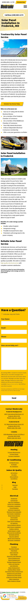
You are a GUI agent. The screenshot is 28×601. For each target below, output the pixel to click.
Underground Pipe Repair (14, 575)
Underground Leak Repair (14, 573)
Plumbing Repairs (14, 549)
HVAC (15, 487)
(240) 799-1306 (16, 428)
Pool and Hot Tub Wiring (14, 533)
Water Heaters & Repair (14, 581)
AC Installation (14, 466)
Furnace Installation (14, 456)
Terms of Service (13, 390)
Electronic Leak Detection (14, 556)
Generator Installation (14, 540)
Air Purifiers (14, 473)
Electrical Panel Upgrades (14, 512)
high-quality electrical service (10, 263)
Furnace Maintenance (14, 452)
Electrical (15, 485)
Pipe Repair (14, 551)
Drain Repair (14, 554)
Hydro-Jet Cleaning (14, 564)
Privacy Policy (4, 390)
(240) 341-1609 (16, 418)
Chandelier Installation (14, 506)
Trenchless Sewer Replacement (14, 571)
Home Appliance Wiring (14, 525)
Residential (14, 498)
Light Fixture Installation (14, 527)
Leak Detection (14, 566)
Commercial (14, 500)
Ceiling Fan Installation (14, 504)
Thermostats (14, 517)
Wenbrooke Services (10, 6)
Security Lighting (14, 536)
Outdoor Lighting (14, 529)
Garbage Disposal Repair (14, 562)
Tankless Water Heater (14, 570)
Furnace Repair (14, 454)
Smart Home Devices (14, 516)
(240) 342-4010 (16, 438)
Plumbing (15, 489)
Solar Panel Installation (14, 521)
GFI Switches (14, 523)
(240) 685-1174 (8, 2)
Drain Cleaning (14, 552)
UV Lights (14, 475)
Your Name (5, 319)
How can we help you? (10, 345)
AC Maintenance (14, 463)
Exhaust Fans (14, 519)
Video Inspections (14, 579)
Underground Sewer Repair (14, 577)
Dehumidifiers (14, 477)
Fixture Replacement (14, 558)
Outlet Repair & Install (14, 531)
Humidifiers (14, 479)
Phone (4, 336)
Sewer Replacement (14, 568)
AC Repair (14, 464)
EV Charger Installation (14, 514)
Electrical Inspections (14, 510)
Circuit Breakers (14, 508)
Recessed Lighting (14, 535)
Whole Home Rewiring (14, 538)
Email (3, 328)
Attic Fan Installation (14, 502)
